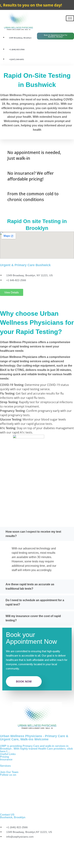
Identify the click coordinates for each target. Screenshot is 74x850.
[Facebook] (51, 24)
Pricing (4, 756)
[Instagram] (37, 807)
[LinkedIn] (60, 24)
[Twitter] (56, 24)
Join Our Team (9, 772)
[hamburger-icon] (70, 18)
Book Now (24, 681)
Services (5, 765)
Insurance (6, 759)
